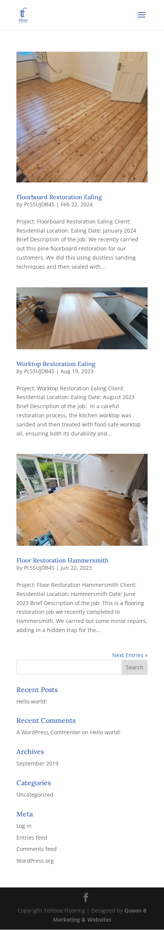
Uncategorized (34, 794)
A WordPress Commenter (48, 732)
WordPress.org (35, 860)
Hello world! (31, 701)
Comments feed (36, 848)
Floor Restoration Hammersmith (62, 560)
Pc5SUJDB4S (39, 204)
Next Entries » (130, 655)
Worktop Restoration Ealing (55, 364)
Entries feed (31, 837)
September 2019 (37, 763)
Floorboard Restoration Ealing (59, 197)
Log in (24, 825)
